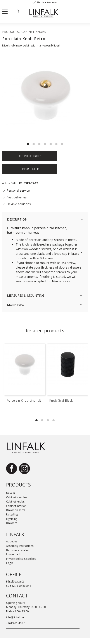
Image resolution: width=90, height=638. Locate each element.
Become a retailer (17, 550)
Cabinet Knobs (15, 501)
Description (17, 219)
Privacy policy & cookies (21, 559)
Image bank (13, 554)
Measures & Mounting (25, 295)
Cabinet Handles (16, 497)
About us (11, 541)
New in (10, 493)
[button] (6, 12)
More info (15, 305)
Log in (10, 563)
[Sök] (17, 11)
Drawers (11, 523)
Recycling (12, 514)
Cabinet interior (16, 506)
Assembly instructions (19, 546)
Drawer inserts (15, 510)
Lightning (11, 519)
